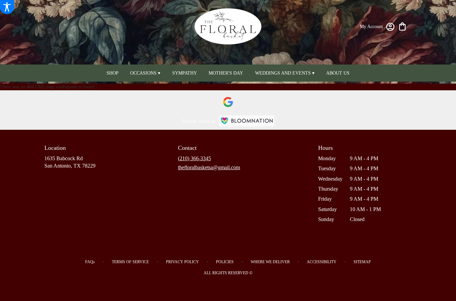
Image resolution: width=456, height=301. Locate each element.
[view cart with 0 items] (402, 26)
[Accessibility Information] (7, 7)
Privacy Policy (182, 262)
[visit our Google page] (228, 102)
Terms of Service (130, 262)
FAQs (90, 262)
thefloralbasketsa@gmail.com (209, 167)
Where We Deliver (270, 262)
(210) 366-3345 (194, 158)
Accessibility (321, 262)
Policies (225, 262)
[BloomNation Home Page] (246, 120)
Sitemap (362, 262)
